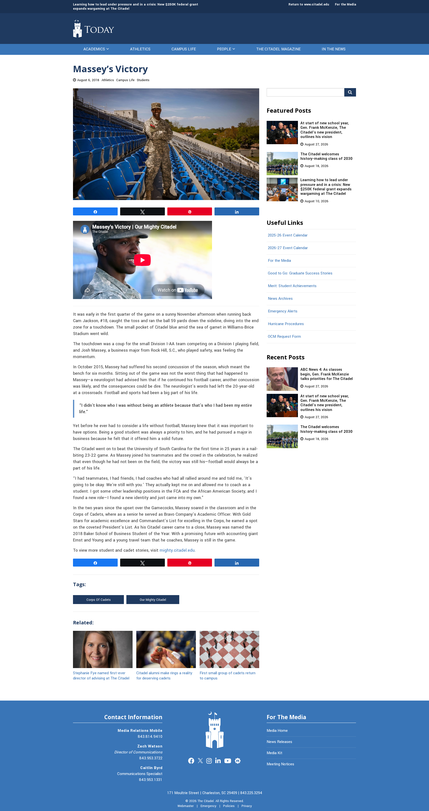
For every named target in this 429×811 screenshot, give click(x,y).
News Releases (279, 741)
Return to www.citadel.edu (308, 4)
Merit (238, 760)
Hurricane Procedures (286, 324)
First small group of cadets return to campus (227, 675)
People (224, 49)
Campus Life (184, 49)
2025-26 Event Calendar (288, 235)
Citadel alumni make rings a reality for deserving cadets (164, 675)
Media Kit (274, 753)
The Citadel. (206, 801)
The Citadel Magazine (278, 49)
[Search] (350, 92)
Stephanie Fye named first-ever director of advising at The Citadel (101, 675)
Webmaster (186, 806)
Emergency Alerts (282, 311)
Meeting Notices (280, 764)
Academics (94, 49)
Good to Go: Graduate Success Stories (300, 273)
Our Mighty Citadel (153, 600)
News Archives (280, 298)
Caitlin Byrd (151, 768)
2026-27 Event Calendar (288, 248)
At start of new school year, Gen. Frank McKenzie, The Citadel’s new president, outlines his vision (324, 129)
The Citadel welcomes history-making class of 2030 (326, 156)
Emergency (208, 806)
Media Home (277, 730)
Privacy (247, 806)
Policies (229, 806)
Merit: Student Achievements (292, 286)
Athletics (140, 49)
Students (143, 80)
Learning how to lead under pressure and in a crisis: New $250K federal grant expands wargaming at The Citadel (135, 6)
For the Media (345, 4)
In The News (334, 49)
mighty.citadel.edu (177, 550)
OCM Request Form (284, 336)
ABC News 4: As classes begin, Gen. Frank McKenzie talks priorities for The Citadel (326, 374)
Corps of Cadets (98, 600)
